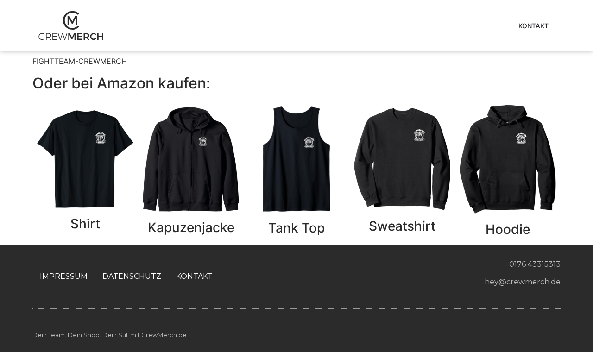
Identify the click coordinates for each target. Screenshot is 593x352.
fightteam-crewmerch (79, 61)
